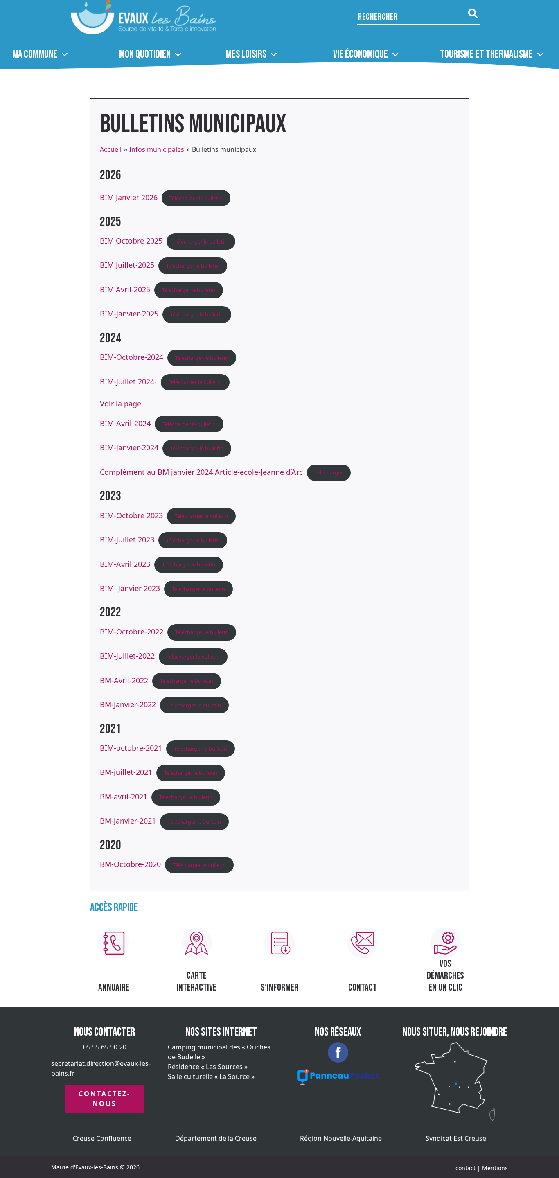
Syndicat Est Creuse (456, 1138)
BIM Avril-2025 (125, 289)
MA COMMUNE (34, 54)
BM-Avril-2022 (124, 680)
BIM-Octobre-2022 (131, 631)
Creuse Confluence (102, 1138)
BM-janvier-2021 (128, 821)
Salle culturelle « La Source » (211, 1076)
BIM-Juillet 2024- (128, 381)
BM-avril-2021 (123, 796)
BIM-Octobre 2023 (131, 515)
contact (465, 1168)
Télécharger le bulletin (196, 198)
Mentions (495, 1168)
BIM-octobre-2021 (131, 748)
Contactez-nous (105, 1098)
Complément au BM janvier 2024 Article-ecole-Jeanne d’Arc (201, 471)
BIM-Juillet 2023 (127, 539)
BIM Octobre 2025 (131, 241)
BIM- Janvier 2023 (130, 588)
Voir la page (120, 403)
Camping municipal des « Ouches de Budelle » (219, 1052)
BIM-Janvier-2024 (129, 447)
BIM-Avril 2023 (125, 564)
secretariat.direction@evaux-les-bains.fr (101, 1068)
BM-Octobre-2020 (130, 864)
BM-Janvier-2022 (128, 704)
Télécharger (329, 472)
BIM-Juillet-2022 (127, 656)
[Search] (473, 14)
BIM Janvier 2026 (129, 197)
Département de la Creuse (216, 1138)
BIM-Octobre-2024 (131, 357)
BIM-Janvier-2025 (129, 313)
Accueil (111, 149)
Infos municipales (156, 149)
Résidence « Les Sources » (208, 1066)
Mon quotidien (145, 54)
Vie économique (360, 54)
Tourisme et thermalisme (486, 54)
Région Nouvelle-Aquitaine (341, 1138)
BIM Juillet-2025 (127, 265)
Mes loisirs (246, 54)
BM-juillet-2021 (126, 772)
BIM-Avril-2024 (125, 423)
